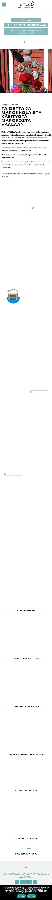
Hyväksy (21, 896)
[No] (49, 893)
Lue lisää (31, 896)
